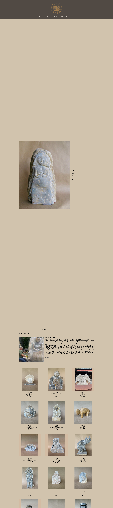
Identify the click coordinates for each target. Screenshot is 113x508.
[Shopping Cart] (77, 16)
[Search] (75, 16)
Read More (47, 357)
